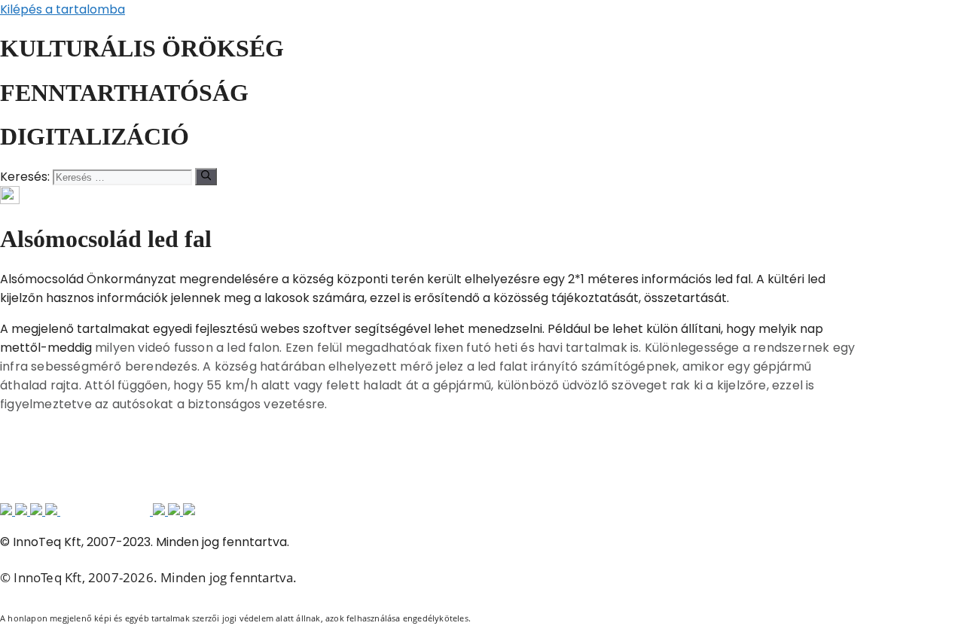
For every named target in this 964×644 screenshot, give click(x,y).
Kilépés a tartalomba (62, 9)
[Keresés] (206, 176)
